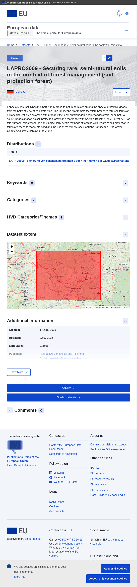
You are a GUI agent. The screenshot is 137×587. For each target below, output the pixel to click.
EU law (94, 467)
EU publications (99, 490)
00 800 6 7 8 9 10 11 (70, 539)
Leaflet (88, 307)
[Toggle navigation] (126, 31)
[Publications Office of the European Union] (26, 446)
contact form (74, 547)
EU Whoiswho (98, 484)
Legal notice (56, 501)
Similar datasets (66, 397)
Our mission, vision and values (108, 444)
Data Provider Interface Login (107, 495)
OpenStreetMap (102, 307)
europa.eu (35, 538)
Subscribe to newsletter (63, 453)
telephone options (72, 543)
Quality (66, 387)
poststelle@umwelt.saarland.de (67, 358)
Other (75, 482)
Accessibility (56, 511)
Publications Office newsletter (107, 449)
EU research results (102, 479)
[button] (65, 2)
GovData (21, 91)
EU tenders (97, 473)
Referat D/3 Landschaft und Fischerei (62, 353)
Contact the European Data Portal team (65, 447)
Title (11, 151)
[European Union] (26, 531)
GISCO (126, 307)
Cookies (54, 506)
